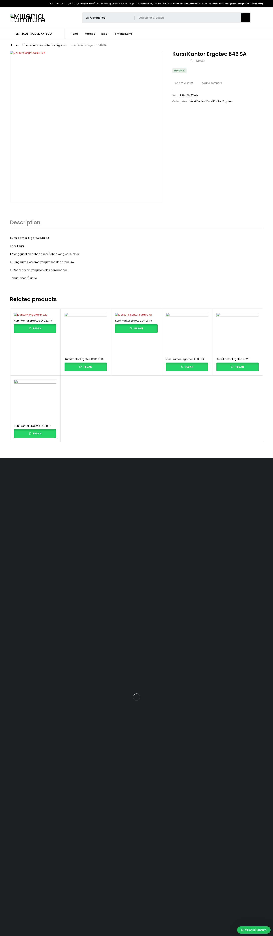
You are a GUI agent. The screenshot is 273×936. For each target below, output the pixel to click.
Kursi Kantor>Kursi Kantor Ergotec (44, 45)
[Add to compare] (210, 83)
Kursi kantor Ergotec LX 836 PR (84, 359)
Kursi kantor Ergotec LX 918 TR (32, 426)
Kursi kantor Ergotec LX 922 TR (33, 321)
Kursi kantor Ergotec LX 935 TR (185, 359)
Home (14, 45)
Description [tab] (25, 222)
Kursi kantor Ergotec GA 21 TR (133, 321)
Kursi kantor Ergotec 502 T (233, 359)
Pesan (37, 328)
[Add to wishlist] (182, 83)
